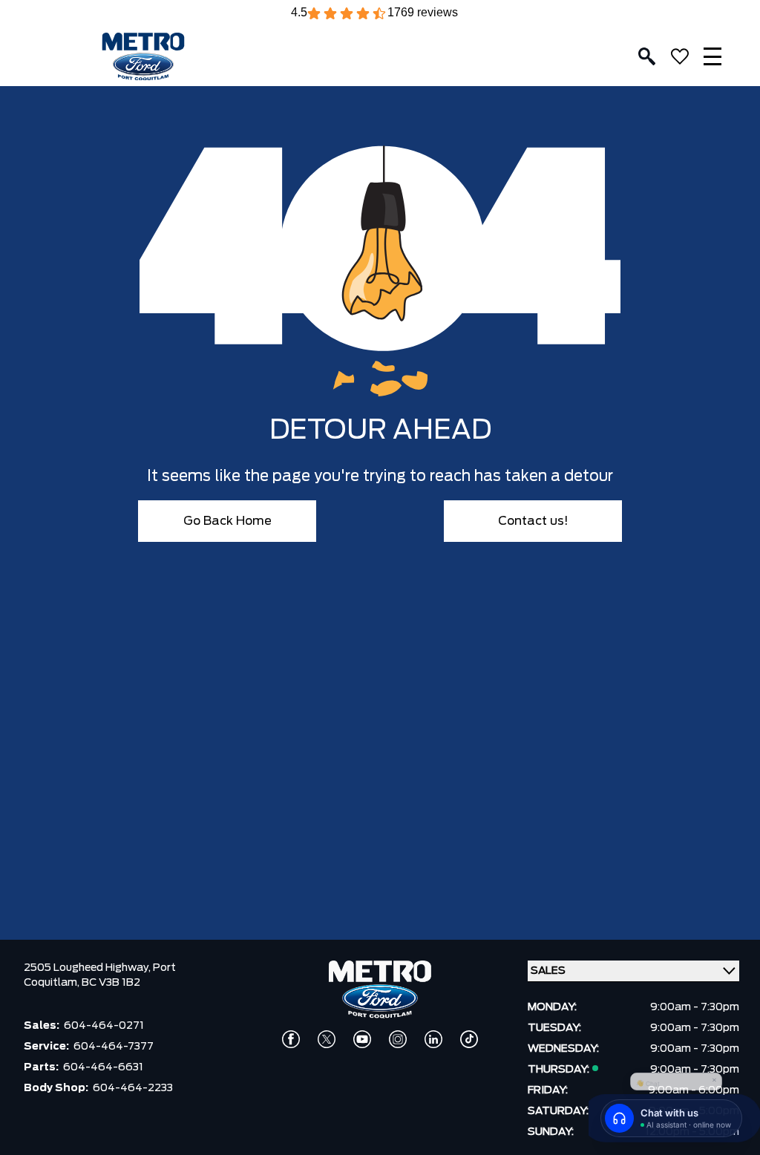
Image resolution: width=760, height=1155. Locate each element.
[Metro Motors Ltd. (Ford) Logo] (143, 57)
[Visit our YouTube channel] (362, 1039)
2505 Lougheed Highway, (88, 968)
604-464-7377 (113, 1046)
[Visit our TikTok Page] (469, 1039)
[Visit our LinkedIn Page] (433, 1039)
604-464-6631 (103, 1067)
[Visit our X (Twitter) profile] (326, 1039)
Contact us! (533, 521)
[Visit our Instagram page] (398, 1039)
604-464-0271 (104, 1026)
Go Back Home (227, 521)
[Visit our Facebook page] (291, 1039)
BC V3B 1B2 (111, 983)
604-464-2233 (133, 1088)
